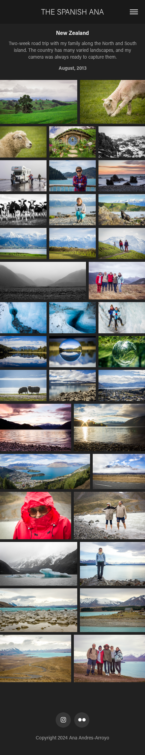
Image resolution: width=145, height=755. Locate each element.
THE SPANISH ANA (72, 12)
